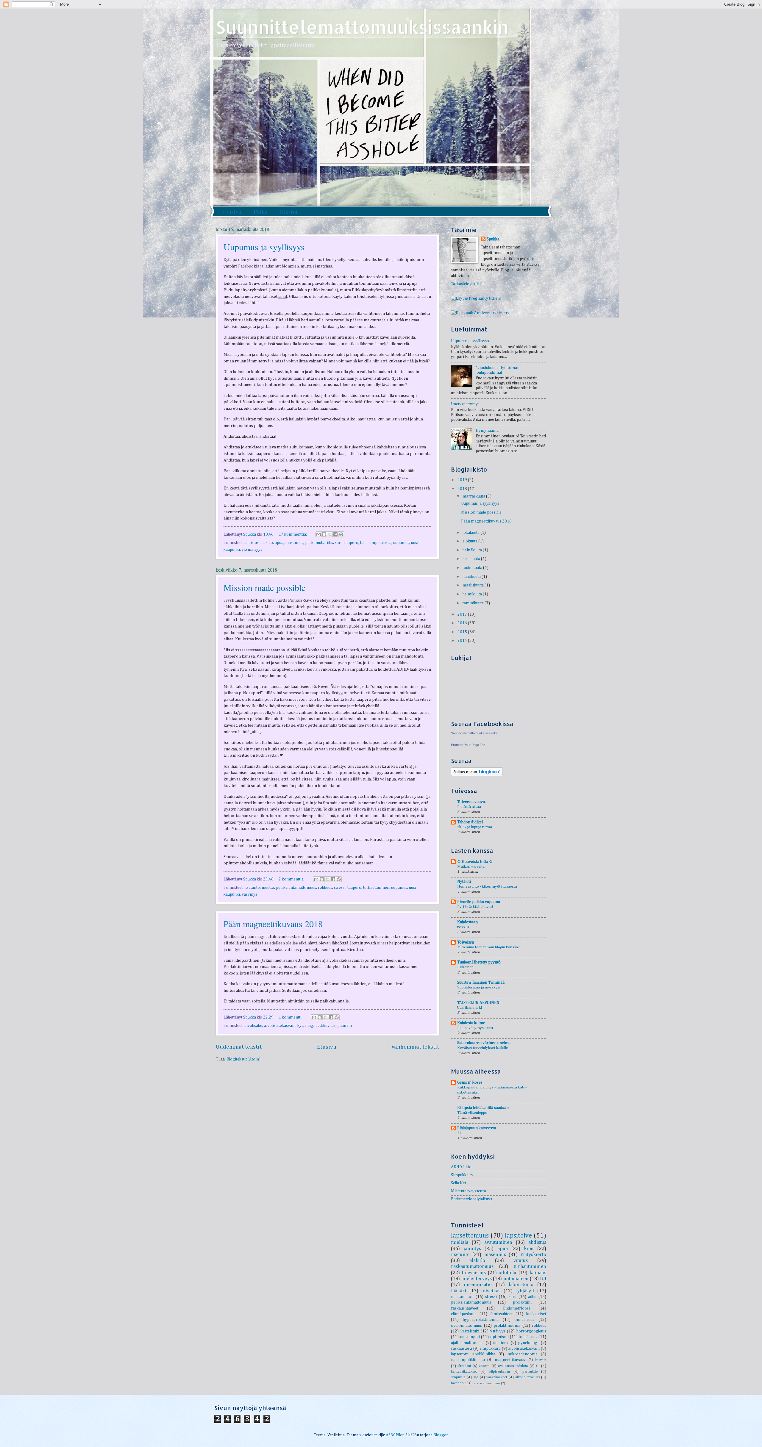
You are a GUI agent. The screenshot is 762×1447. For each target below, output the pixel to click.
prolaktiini (522, 1302)
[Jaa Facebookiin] (335, 534)
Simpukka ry (462, 1175)
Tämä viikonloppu (472, 1113)
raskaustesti (461, 1348)
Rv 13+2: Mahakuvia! (475, 907)
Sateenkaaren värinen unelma (483, 1043)
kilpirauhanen (499, 1372)
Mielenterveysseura (468, 1191)
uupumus (401, 543)
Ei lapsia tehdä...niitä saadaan (483, 1108)
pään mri (345, 1026)
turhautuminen (376, 888)
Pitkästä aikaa (469, 807)
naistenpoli (470, 1337)
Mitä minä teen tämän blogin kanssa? (488, 947)
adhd (532, 1297)
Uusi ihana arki (469, 1008)
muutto (268, 888)
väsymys (249, 894)
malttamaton (462, 1297)
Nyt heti (464, 882)
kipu (529, 1248)
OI (538, 1366)
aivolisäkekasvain (280, 1026)
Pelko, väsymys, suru (475, 1028)
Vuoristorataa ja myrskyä (478, 987)
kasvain (540, 1360)
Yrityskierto (533, 1254)
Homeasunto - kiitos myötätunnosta (487, 886)
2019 (462, 480)
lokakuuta (471, 533)
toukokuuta (473, 568)
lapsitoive (518, 1235)
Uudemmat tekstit (239, 1047)
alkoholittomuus (527, 1377)
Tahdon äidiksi (470, 822)
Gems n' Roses (470, 1082)
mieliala (459, 1242)
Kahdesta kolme (471, 1023)
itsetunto (252, 888)
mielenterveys (476, 1278)
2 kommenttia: (292, 879)
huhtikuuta (472, 577)
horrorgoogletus (531, 1331)
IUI (543, 1278)
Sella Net (458, 1183)
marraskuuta (474, 496)
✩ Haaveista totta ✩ (475, 862)
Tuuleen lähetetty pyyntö (479, 962)
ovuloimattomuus (466, 1326)
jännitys (472, 1248)
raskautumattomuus (472, 1266)
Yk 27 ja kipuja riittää (474, 827)
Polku (261, 212)
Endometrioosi (516, 1308)
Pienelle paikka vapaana (478, 902)
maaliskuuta (474, 585)
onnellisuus (524, 1320)
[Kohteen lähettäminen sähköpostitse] (318, 534)
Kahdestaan (467, 922)
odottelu (507, 1272)
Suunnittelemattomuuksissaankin (362, 26)
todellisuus (528, 1337)
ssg (475, 1377)
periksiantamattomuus (296, 888)
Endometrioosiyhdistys (471, 1199)
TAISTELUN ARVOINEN (478, 1003)
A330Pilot (395, 1435)
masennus (294, 543)
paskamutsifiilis (319, 543)
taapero (351, 543)
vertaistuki (469, 1331)
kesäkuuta (472, 559)
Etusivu (232, 212)
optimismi (499, 1337)
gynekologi (528, 1343)
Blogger (440, 1435)
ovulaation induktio (513, 1366)
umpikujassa (380, 543)
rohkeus (325, 888)
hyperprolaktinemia (481, 1320)
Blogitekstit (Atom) (243, 1059)
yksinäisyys (252, 549)
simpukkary (490, 1348)
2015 (462, 632)
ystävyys (497, 1331)
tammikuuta (474, 603)
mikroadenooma (523, 1354)
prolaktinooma (507, 1326)
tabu (364, 543)
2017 (462, 614)
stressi (340, 888)
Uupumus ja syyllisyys (264, 247)
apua (279, 543)
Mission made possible (264, 587)
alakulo (266, 543)
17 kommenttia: (293, 534)
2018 (462, 489)
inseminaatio (478, 1284)
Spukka (493, 239)
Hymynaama (487, 430)
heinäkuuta (473, 550)
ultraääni (464, 1366)
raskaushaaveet (464, 1308)
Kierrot (289, 212)
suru (339, 543)
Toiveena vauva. (471, 802)
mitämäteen (516, 1278)
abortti (484, 1366)
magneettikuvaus (320, 1026)
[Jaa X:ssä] (330, 534)
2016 (462, 623)
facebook (458, 1383)
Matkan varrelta (471, 867)
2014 (462, 641)
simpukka (458, 1377)
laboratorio (521, 1284)
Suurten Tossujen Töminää (481, 982)
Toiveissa (465, 942)
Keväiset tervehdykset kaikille (482, 1048)
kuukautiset (536, 1314)
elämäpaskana (464, 1314)
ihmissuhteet (501, 1314)
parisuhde (530, 1372)
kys (300, 1026)
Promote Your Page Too (468, 745)
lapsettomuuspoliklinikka (473, 1354)
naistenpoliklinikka (468, 1360)
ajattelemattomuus (467, 1343)
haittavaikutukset (464, 1372)
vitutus (520, 1260)
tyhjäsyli (525, 1290)
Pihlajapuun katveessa (476, 1128)
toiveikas (490, 1290)
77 (459, 1133)
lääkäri (458, 1290)
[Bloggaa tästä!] (324, 534)
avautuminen (498, 1242)
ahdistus (251, 543)
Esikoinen (465, 967)
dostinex (500, 1343)
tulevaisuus (474, 1272)
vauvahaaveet (496, 1377)
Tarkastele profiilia (468, 284)
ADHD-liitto (461, 1167)
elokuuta (470, 541)
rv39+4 (463, 927)
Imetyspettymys (465, 404)
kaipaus (538, 1272)
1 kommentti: (291, 1017)
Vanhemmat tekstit (415, 1047)
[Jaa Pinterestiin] (341, 534)
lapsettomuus (470, 1235)
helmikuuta (473, 594)
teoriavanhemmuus (486, 1383)
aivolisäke (253, 1026)
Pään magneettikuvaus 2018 (273, 924)
